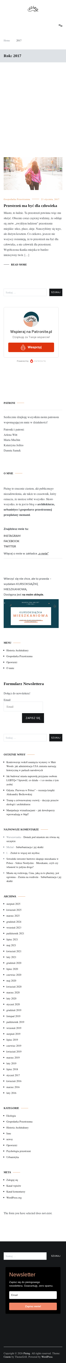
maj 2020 (11, 980)
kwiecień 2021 (13, 951)
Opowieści (11, 662)
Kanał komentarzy (15, 1191)
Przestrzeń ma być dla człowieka (30, 205)
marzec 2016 (13, 1087)
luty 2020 (11, 998)
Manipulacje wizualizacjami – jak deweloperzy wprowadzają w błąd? (30, 812)
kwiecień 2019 (13, 1051)
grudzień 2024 (13, 921)
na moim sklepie (32, 594)
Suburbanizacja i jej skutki (29, 847)
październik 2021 (15, 933)
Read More (19, 264)
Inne (8, 1133)
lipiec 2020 (12, 969)
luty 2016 (11, 1093)
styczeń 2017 (13, 1075)
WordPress (46, 1356)
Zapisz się (33, 718)
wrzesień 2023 (13, 927)
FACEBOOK (11, 541)
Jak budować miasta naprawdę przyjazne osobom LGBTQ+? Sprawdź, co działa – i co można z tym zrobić (32, 780)
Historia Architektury (17, 650)
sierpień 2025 (13, 904)
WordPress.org (14, 1197)
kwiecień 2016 (13, 1081)
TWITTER (10, 546)
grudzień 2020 (13, 963)
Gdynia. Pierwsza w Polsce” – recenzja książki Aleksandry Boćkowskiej (30, 792)
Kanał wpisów (13, 1185)
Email (7, 700)
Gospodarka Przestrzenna (17, 199)
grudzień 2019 (13, 1010)
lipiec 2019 (12, 1039)
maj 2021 (11, 945)
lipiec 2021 (12, 939)
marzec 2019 (13, 1057)
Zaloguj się (12, 1180)
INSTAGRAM (12, 535)
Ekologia (11, 1115)
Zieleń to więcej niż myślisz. (25, 853)
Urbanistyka (12, 1157)
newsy (9, 1139)
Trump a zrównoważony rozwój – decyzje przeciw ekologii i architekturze (32, 802)
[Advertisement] (33, 110)
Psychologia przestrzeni (18, 1151)
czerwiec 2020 (13, 974)
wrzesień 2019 (13, 1028)
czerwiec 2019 (13, 1045)
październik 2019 (15, 1022)
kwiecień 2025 (13, 910)
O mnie (10, 668)
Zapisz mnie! (33, 1306)
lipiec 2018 (12, 1069)
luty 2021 (11, 957)
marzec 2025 (13, 915)
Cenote (7, 1356)
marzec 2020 (13, 992)
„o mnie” (43, 553)
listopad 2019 (13, 1016)
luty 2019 (11, 1063)
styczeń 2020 (13, 1004)
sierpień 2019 (13, 1034)
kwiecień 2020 (13, 986)
